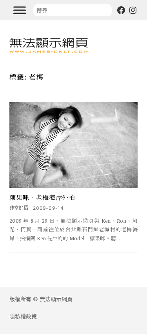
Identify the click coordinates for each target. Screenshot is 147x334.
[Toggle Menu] (19, 10)
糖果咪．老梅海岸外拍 (42, 197)
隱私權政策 (23, 316)
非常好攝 (18, 208)
